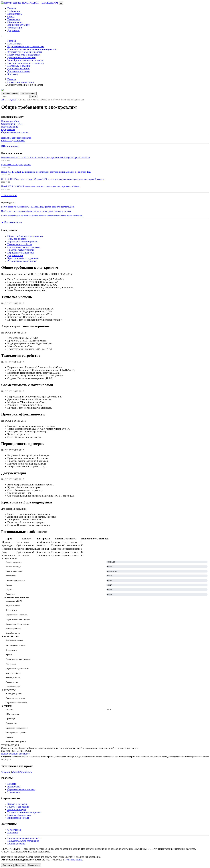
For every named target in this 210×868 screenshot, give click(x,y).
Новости (11, 783)
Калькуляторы (14, 13)
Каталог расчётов (10, 121)
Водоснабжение (9, 126)
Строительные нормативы (21, 789)
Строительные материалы (14, 132)
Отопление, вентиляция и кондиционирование (32, 49)
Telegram (13, 753)
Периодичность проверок (20, 252)
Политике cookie (73, 859)
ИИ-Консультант (10, 146)
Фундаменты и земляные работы (24, 52)
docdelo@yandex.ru (22, 772)
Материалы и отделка (18, 65)
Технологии (13, 19)
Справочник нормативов (20, 82)
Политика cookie (16, 843)
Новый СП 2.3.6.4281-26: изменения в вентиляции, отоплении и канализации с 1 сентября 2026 (46, 172)
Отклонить (7, 865)
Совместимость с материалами (23, 247)
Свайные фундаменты (19, 815)
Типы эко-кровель (16, 238)
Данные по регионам (18, 25)
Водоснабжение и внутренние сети (25, 46)
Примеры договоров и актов (16, 137)
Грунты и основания (18, 806)
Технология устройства (19, 244)
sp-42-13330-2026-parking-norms (16, 164)
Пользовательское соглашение (23, 841)
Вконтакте (24, 753)
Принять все (34, 865)
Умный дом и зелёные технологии (25, 60)
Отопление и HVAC (11, 124)
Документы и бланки (18, 71)
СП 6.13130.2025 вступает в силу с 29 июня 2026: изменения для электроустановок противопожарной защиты (52, 179)
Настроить (20, 865)
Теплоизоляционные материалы (24, 812)
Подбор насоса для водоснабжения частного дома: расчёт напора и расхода (36, 211)
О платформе (14, 829)
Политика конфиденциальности (24, 838)
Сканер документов (28, 99)
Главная (11, 8)
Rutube (4, 753)
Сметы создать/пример (13, 140)
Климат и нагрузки (17, 804)
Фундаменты (8, 129)
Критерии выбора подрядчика (23, 258)
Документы (13, 30)
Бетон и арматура (16, 809)
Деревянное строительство (21, 57)
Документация (15, 255)
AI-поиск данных (10, 93)
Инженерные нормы (18, 817)
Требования (13, 11)
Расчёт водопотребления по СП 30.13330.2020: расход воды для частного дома (37, 207)
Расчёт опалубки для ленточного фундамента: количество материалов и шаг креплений (42, 215)
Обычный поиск (28, 93)
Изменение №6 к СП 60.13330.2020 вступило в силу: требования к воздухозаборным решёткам (45, 157)
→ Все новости (9, 195)
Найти (34, 97)
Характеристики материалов (22, 241)
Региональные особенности (21, 261)
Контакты (12, 74)
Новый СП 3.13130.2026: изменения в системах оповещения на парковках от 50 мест (40, 186)
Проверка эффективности (20, 250)
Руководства (13, 786)
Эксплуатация (14, 27)
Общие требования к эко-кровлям (25, 236)
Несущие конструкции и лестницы (25, 63)
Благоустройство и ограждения (23, 54)
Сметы (10, 16)
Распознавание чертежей (53, 99)
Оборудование (15, 22)
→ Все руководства (11, 222)
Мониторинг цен (76, 99)
